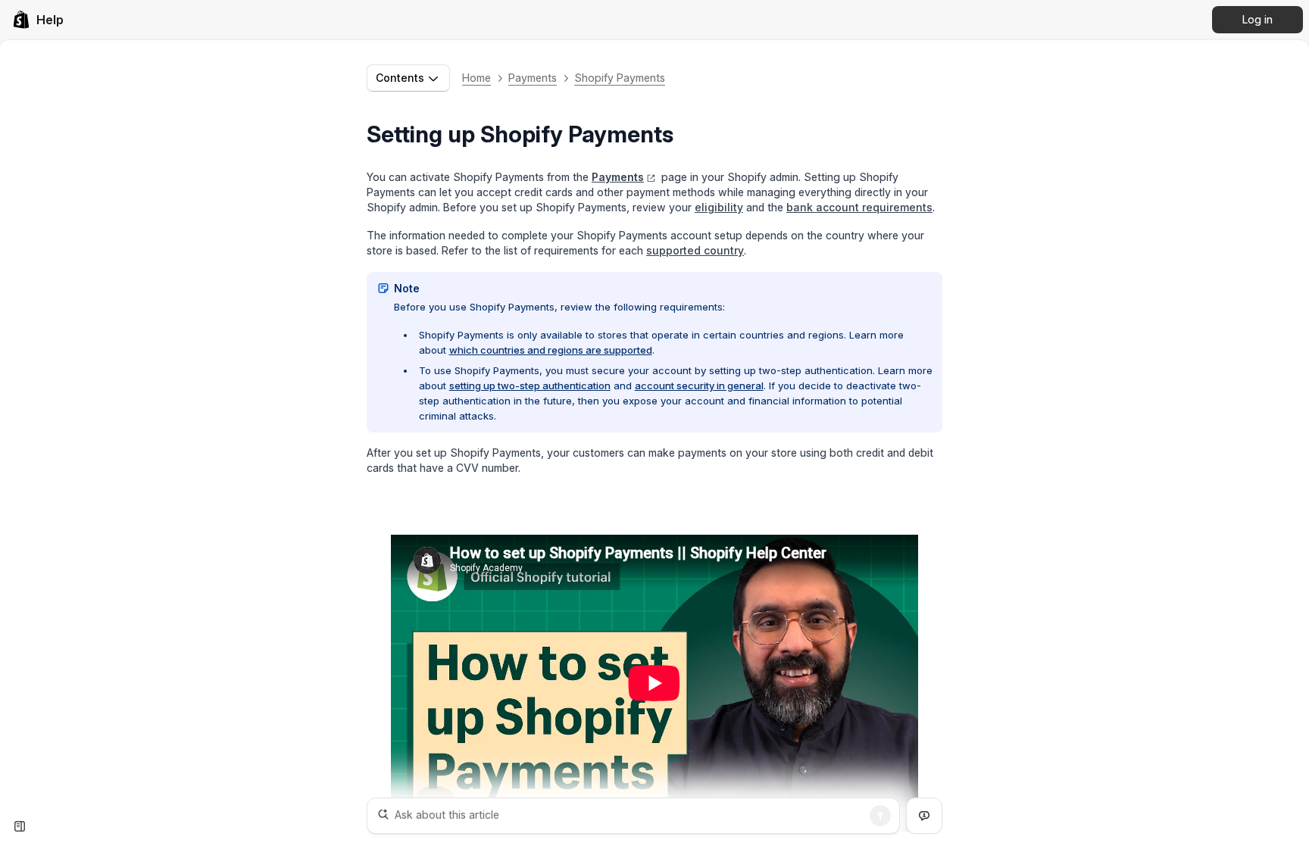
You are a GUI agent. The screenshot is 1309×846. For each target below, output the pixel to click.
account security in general (699, 385)
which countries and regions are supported (550, 350)
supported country (695, 250)
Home (476, 77)
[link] (38, 20)
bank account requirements (859, 207)
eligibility (719, 207)
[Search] (880, 815)
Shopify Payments (619, 77)
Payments (532, 77)
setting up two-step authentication (530, 385)
